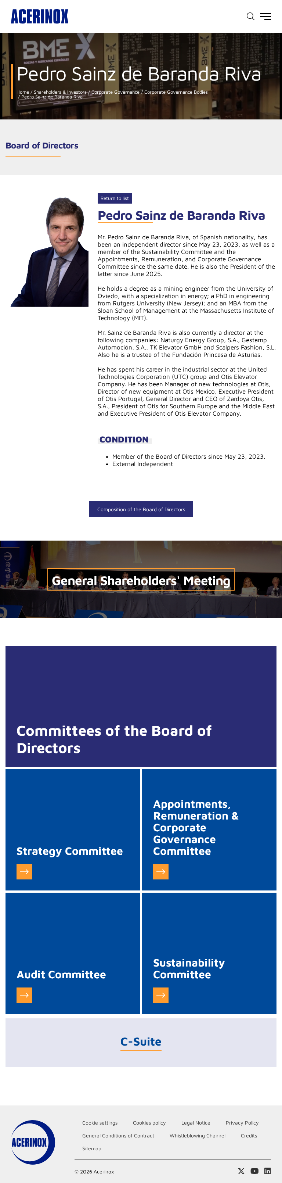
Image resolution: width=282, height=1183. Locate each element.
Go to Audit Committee (24, 995)
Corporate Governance (115, 92)
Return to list (115, 198)
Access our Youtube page (254, 1171)
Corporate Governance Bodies (175, 92)
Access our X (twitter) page (241, 1171)
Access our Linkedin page (267, 1171)
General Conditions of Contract (118, 1135)
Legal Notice (195, 1122)
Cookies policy (149, 1122)
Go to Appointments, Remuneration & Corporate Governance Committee (161, 871)
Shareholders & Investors (59, 92)
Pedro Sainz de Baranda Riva (51, 96)
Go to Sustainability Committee (161, 995)
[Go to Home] (39, 16)
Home (23, 92)
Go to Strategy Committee (24, 871)
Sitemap (91, 1148)
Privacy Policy (242, 1122)
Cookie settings (100, 1122)
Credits (249, 1135)
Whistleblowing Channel (197, 1135)
